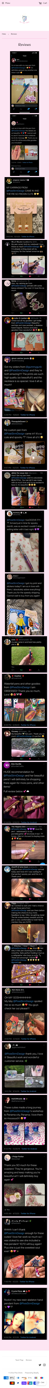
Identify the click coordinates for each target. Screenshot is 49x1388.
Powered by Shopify (32, 1373)
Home (4, 34)
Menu (7, 3)
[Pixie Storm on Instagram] (44, 1365)
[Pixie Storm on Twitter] (40, 1365)
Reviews (29, 1360)
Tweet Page (19, 1360)
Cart (44, 3)
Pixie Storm (18, 1373)
